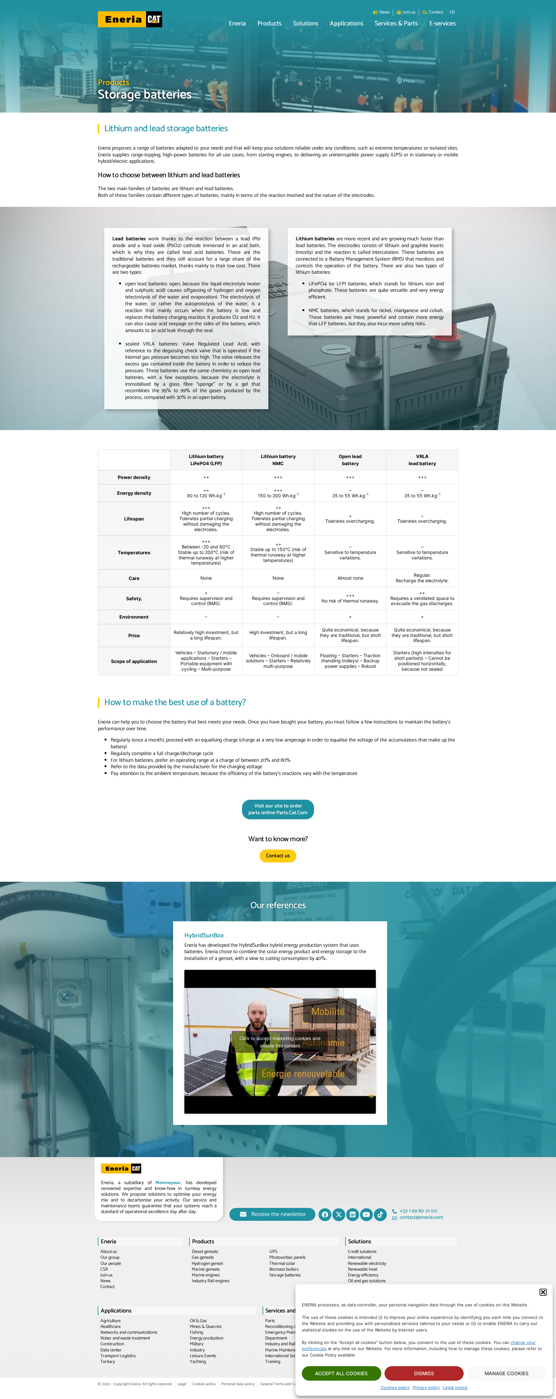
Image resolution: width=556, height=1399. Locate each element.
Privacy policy (426, 1387)
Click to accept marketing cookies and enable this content (279, 1041)
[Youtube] (366, 1214)
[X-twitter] (338, 1214)
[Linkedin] (352, 1214)
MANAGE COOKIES (507, 1373)
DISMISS (424, 1373)
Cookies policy (395, 1387)
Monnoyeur (168, 1183)
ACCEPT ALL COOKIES (341, 1373)
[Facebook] (325, 1214)
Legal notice (455, 1387)
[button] (543, 1292)
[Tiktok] (380, 1214)
